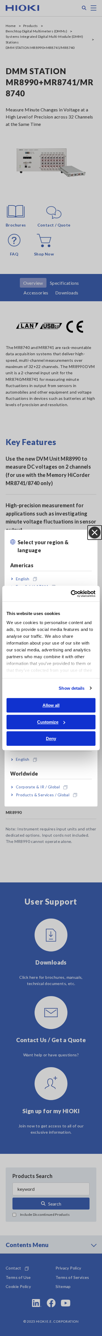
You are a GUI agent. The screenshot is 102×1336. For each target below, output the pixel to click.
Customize (47, 722)
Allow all (51, 705)
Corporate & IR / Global (38, 786)
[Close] (95, 532)
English (22, 578)
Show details (71, 688)
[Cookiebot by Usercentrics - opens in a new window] (71, 593)
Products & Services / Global (42, 794)
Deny (51, 738)
